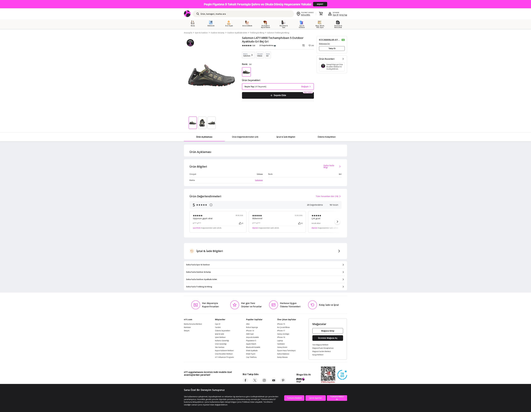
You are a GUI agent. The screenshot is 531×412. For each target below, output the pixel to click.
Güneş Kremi (282, 347)
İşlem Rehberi (220, 337)
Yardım (218, 327)
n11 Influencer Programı (224, 357)
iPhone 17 (281, 331)
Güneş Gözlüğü (283, 334)
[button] (337, 221)
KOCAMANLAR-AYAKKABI (330, 39)
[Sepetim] (320, 13)
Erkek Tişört (250, 354)
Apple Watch (251, 344)
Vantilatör (281, 344)
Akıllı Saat (249, 334)
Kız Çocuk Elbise (283, 327)
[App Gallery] (225, 381)
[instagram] (264, 382)
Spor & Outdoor (201, 32)
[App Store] (192, 381)
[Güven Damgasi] (342, 375)
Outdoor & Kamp (217, 32)
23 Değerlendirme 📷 (267, 45)
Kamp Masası (282, 357)
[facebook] (245, 382)
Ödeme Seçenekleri (222, 331)
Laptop (280, 341)
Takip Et (332, 48)
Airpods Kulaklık (252, 337)
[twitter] (255, 382)
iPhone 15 (281, 324)
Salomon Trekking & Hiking (278, 32)
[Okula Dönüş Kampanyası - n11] (265, 4)
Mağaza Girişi (327, 330)
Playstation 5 (251, 341)
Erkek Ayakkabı (252, 351)
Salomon (259, 180)
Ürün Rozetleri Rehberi (224, 354)
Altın (248, 324)
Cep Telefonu (251, 357)
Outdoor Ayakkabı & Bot (237, 32)
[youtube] (273, 382)
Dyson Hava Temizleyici (286, 351)
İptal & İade (219, 334)
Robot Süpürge (252, 327)
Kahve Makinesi (283, 354)
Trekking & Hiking (257, 32)
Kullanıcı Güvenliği (222, 341)
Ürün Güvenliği (221, 344)
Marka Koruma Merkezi (193, 324)
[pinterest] (283, 382)
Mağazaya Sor (324, 43)
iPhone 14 (250, 331)
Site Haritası (219, 347)
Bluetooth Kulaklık (253, 347)
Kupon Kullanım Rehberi (224, 351)
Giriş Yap (343, 15)
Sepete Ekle (280, 95)
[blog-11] (303, 380)
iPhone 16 (281, 337)
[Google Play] (209, 381)
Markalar (187, 327)
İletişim (186, 331)
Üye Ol (336, 15)
